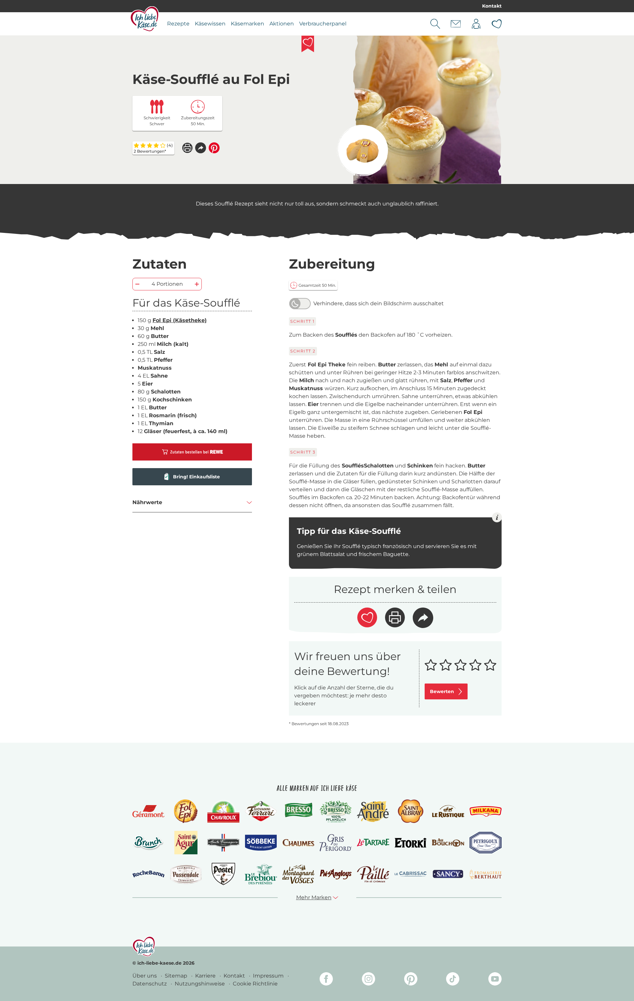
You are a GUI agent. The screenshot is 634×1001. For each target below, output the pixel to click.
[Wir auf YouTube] (495, 980)
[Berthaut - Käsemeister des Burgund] (486, 874)
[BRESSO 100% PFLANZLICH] (336, 811)
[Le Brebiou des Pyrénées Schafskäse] (261, 874)
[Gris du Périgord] (336, 842)
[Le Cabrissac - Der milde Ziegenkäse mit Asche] (411, 873)
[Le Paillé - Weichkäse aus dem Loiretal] (373, 874)
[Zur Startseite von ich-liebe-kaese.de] (144, 19)
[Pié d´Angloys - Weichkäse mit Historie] (336, 874)
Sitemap (177, 976)
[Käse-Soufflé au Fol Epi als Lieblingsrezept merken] (307, 44)
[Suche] (435, 24)
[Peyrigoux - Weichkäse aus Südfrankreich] (486, 842)
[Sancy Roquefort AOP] (448, 874)
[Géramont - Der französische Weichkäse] (148, 811)
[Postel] (223, 874)
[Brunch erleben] (148, 842)
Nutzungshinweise (200, 984)
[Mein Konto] (476, 24)
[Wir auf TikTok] (452, 980)
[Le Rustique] (448, 811)
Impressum (269, 976)
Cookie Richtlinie (255, 984)
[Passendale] (186, 874)
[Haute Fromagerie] (223, 843)
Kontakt (492, 6)
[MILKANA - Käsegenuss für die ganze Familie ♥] (486, 811)
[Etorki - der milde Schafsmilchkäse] (411, 843)
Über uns (145, 976)
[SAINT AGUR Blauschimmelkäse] (186, 842)
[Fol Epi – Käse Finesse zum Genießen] (186, 811)
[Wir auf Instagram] (368, 980)
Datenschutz (150, 984)
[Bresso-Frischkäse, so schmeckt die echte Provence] (298, 811)
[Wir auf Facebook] (326, 980)
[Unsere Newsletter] (456, 24)
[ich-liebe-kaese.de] (143, 946)
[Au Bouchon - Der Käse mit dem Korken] (448, 842)
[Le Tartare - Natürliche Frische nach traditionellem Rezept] (373, 842)
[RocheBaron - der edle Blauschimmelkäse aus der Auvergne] (148, 874)
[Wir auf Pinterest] (410, 980)
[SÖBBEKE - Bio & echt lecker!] (261, 842)
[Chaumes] (298, 843)
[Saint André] (373, 811)
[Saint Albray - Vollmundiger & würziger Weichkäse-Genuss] (410, 811)
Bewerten (442, 691)
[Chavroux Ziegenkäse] (223, 811)
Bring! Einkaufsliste (196, 477)
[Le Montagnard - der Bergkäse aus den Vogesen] (298, 874)
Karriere (206, 976)
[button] (200, 147)
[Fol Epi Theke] (362, 150)
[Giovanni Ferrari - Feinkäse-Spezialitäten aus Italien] (261, 811)
